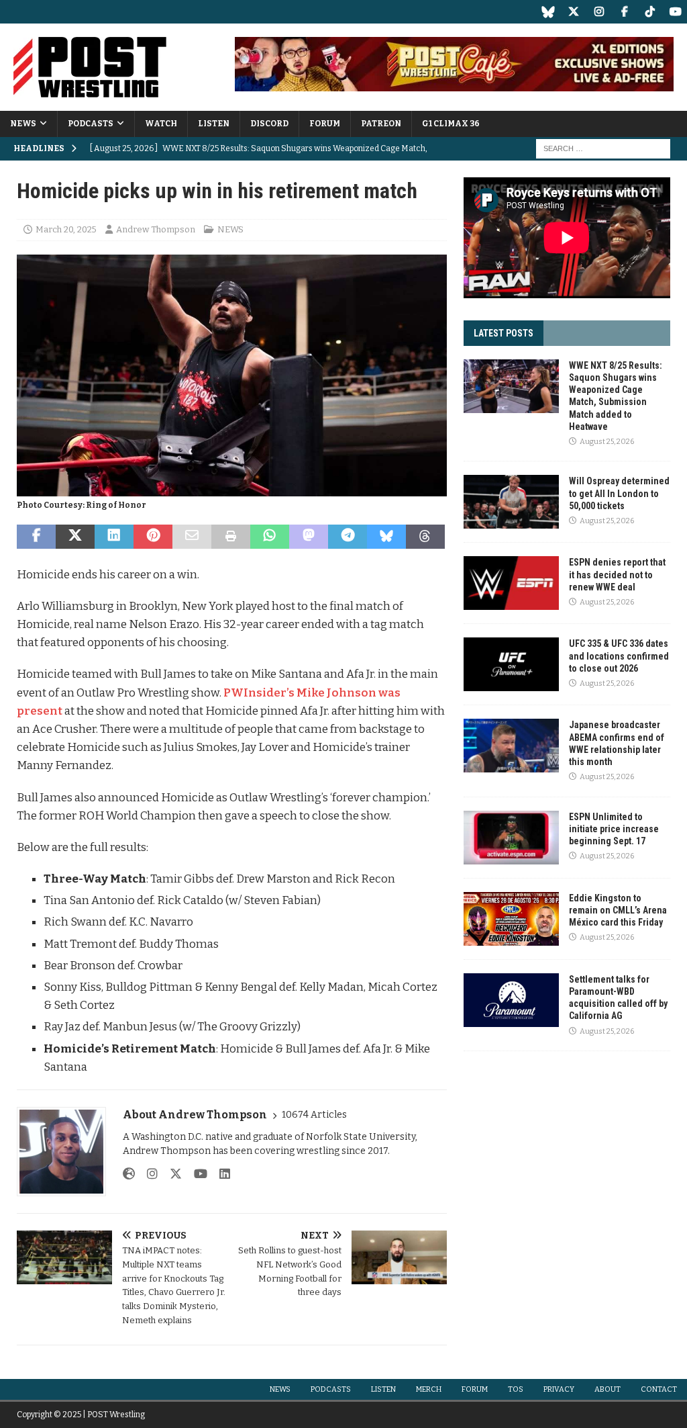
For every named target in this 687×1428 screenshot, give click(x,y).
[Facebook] (624, 12)
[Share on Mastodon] (308, 537)
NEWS (23, 123)
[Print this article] (230, 537)
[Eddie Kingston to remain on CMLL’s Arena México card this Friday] (511, 919)
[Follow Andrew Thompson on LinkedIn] (219, 1174)
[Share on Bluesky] (386, 537)
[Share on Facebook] (36, 537)
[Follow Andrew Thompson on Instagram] (147, 1174)
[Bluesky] (548, 12)
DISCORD (269, 123)
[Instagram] (599, 12)
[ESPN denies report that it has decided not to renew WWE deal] (511, 583)
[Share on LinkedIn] (114, 537)
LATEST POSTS (503, 333)
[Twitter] (573, 12)
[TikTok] (650, 12)
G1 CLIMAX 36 (451, 123)
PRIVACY (558, 1389)
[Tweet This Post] (75, 537)
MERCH (428, 1389)
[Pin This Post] (153, 537)
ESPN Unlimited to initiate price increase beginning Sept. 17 (614, 828)
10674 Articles (314, 1114)
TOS (515, 1389)
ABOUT (607, 1389)
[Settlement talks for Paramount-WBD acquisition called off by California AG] (511, 1000)
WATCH (161, 123)
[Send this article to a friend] (191, 537)
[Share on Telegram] (347, 537)
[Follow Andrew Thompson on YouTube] (195, 1174)
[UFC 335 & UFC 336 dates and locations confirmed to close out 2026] (511, 664)
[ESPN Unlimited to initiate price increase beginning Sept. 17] (511, 837)
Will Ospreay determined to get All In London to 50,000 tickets (619, 493)
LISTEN (213, 123)
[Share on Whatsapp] (269, 537)
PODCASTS (90, 123)
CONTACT (659, 1389)
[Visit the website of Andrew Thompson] (129, 1174)
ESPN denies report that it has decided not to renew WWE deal (617, 574)
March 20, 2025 (66, 229)
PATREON (381, 123)
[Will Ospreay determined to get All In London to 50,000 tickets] (511, 502)
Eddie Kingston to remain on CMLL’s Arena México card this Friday (618, 910)
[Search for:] (603, 148)
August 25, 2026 (607, 441)
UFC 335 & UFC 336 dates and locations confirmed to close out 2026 (619, 655)
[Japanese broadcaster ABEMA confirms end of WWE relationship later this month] (511, 745)
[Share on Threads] (425, 537)
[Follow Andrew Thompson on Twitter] (171, 1174)
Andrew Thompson (155, 229)
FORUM (324, 123)
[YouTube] (675, 12)
